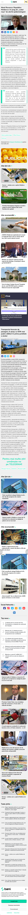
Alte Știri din (6, 166)
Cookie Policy (9, 912)
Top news (5, 618)
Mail (17, 32)
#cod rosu (4, 138)
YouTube (24, 608)
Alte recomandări (7, 215)
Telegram (11, 32)
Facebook (2, 32)
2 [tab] (12, 325)
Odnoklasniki (14, 32)
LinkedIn (5, 32)
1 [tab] (10, 325)
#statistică (14, 468)
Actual (11, 14)
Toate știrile (5, 804)
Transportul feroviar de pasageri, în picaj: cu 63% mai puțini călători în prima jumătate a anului (13, 332)
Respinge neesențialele (14, 905)
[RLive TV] (6, 296)
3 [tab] (13, 325)
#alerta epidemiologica (7, 135)
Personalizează (14, 909)
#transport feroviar (6, 468)
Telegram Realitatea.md (16, 142)
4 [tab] (14, 325)
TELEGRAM (15, 464)
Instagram (8, 608)
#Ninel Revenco (17, 135)
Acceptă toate (14, 901)
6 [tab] (17, 325)
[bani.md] (14, 2)
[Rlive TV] (25, 2)
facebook (4, 608)
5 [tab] (16, 325)
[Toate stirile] (4, 2)
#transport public (22, 468)
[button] (26, 889)
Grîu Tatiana (16, 339)
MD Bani (15, 14)
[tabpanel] (14, 310)
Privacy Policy (16, 912)
